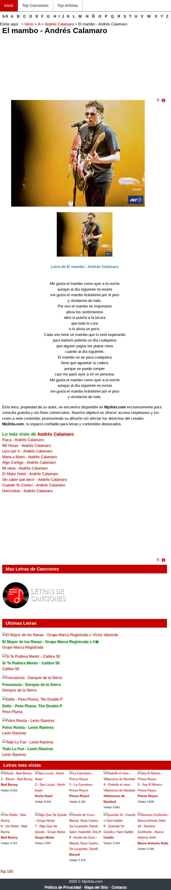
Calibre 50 (10, 669)
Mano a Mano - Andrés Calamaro (29, 457)
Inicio (8, 5)
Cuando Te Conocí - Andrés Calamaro (33, 485)
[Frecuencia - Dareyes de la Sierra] (32, 678)
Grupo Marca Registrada (22, 647)
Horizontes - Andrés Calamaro (27, 491)
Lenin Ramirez (14, 733)
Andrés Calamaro (55, 434)
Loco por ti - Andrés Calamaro (27, 451)
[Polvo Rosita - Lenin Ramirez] (28, 720)
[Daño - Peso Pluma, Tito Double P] (32, 699)
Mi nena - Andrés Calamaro (25, 468)
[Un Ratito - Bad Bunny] (17, 820)
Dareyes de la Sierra (19, 690)
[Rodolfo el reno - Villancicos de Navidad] (120, 779)
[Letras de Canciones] (35, 610)
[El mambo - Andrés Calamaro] (163, 100)
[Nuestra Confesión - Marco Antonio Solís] (154, 820)
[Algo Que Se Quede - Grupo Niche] (51, 820)
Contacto (119, 887)
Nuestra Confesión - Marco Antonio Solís (151, 831)
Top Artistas (67, 5)
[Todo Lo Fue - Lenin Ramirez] (28, 742)
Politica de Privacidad (63, 887)
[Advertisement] (84, 65)
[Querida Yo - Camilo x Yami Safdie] (120, 820)
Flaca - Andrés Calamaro (23, 440)
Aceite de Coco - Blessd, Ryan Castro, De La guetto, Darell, (84, 843)
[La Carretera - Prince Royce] (85, 779)
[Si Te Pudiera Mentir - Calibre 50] (31, 656)
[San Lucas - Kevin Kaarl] (51, 779)
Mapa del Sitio (96, 887)
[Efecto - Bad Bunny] (16, 773)
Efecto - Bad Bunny (19, 779)
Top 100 (6, 871)
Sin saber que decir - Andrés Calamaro (34, 479)
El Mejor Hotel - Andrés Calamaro (30, 474)
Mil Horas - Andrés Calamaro (26, 445)
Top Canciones (35, 5)
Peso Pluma (12, 712)
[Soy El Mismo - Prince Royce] (154, 779)
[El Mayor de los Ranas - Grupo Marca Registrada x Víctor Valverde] (60, 635)
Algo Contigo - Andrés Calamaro (29, 462)
